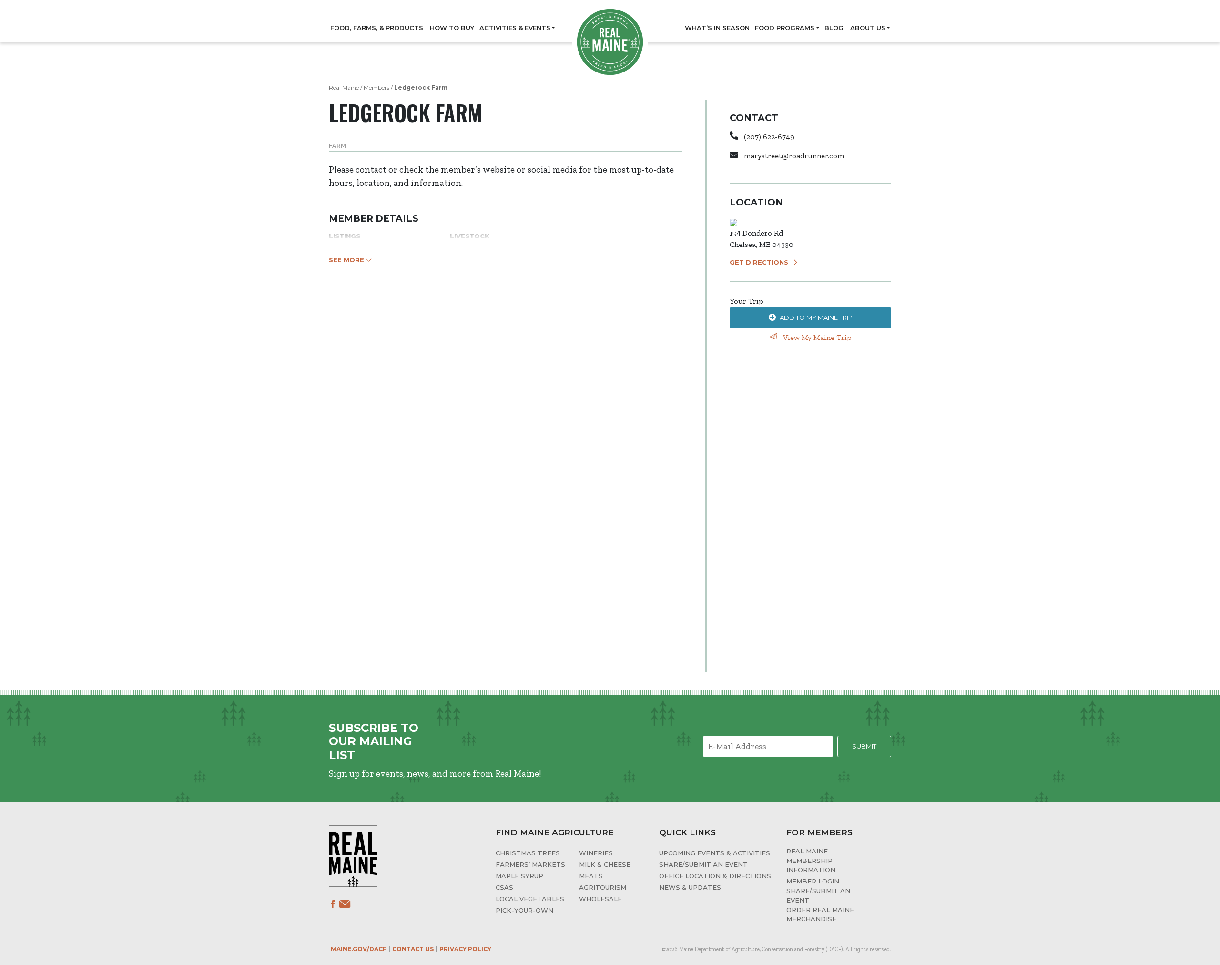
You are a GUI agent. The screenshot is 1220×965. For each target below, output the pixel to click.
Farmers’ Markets (530, 864)
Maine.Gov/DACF (358, 949)
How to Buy (452, 27)
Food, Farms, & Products (376, 27)
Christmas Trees (528, 853)
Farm (337, 145)
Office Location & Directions (715, 876)
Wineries (596, 853)
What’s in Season (717, 27)
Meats (591, 876)
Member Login (812, 881)
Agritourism (602, 887)
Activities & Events (514, 27)
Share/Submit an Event (703, 864)
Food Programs (784, 27)
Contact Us (413, 949)
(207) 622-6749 (769, 136)
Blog (834, 27)
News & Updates (690, 887)
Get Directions (759, 262)
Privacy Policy (465, 949)
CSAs (504, 887)
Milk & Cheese (604, 864)
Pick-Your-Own (524, 910)
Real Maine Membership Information (810, 860)
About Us (867, 27)
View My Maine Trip (816, 337)
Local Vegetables (530, 899)
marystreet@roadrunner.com (794, 155)
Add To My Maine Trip (816, 317)
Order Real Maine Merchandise (820, 914)
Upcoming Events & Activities (714, 853)
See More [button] (347, 260)
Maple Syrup (519, 876)
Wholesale (600, 899)
